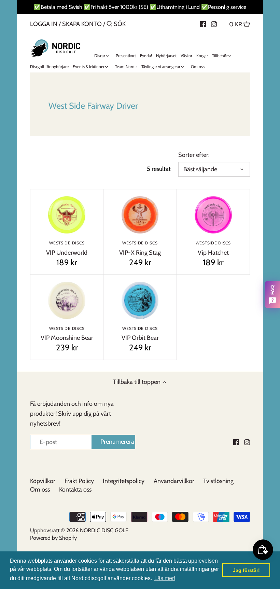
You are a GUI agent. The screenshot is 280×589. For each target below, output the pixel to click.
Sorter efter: (194, 155)
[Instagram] (214, 23)
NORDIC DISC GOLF (104, 530)
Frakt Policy (79, 481)
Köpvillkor (42, 481)
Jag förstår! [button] (246, 570)
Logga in (43, 24)
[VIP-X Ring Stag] (140, 214)
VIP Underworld (66, 248)
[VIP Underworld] (67, 214)
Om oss (40, 489)
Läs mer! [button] (164, 578)
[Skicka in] (109, 24)
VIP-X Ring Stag (140, 248)
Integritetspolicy (123, 481)
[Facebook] (203, 23)
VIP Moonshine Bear (67, 334)
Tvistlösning (218, 481)
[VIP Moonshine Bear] (67, 300)
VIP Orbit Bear (140, 334)
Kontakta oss (75, 489)
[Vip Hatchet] (213, 214)
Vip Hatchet (213, 248)
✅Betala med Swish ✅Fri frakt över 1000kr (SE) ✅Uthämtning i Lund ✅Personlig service (140, 6)
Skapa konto (82, 24)
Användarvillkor (174, 481)
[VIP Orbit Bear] (140, 300)
